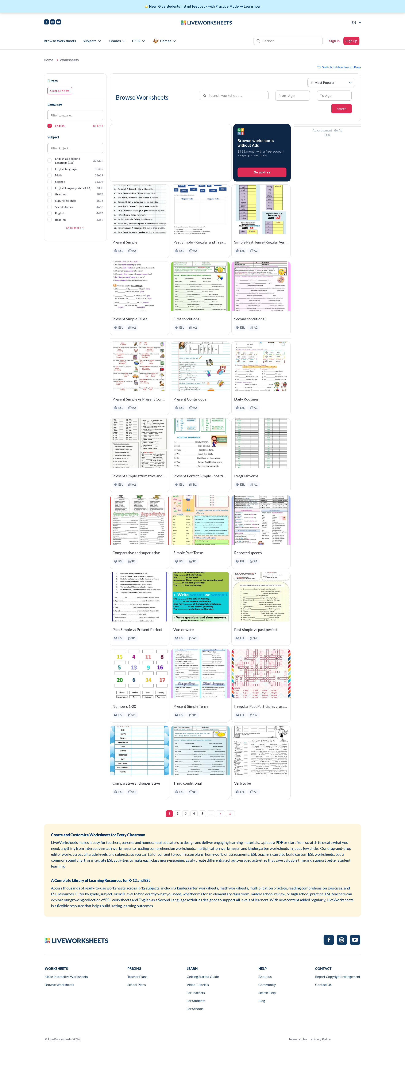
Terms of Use (298, 1039)
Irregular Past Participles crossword (261, 706)
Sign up (351, 41)
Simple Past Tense (188, 552)
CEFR (136, 41)
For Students (196, 1001)
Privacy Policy (320, 1039)
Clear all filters (59, 90)
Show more (73, 227)
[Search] (259, 40)
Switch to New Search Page (341, 67)
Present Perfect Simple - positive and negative (200, 476)
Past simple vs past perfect (256, 629)
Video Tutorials (198, 985)
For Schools (195, 1009)
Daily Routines (246, 399)
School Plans (136, 985)
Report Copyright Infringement (337, 977)
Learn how (252, 6)
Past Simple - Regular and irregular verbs (200, 242)
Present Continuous (189, 399)
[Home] (206, 22)
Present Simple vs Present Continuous (139, 399)
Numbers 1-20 (124, 706)
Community (267, 985)
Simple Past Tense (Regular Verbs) (261, 242)
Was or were (183, 629)
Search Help (267, 993)
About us (265, 977)
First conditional (187, 319)
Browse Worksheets (60, 41)
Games (165, 41)
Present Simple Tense (129, 319)
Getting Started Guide (203, 977)
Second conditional (250, 319)
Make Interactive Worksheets (66, 977)
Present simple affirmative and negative (139, 476)
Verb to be (242, 783)
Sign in (334, 41)
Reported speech (248, 552)
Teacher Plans (137, 977)
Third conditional (187, 783)
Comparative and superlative (136, 552)
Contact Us (323, 985)
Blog (261, 1001)
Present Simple (124, 242)
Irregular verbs (246, 476)
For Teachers (196, 993)
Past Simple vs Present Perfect (137, 629)
